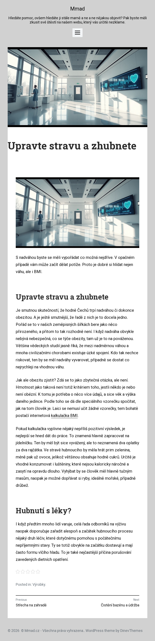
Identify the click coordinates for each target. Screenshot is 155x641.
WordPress (95, 630)
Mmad (77, 9)
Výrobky (38, 584)
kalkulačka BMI (64, 415)
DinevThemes (131, 630)
